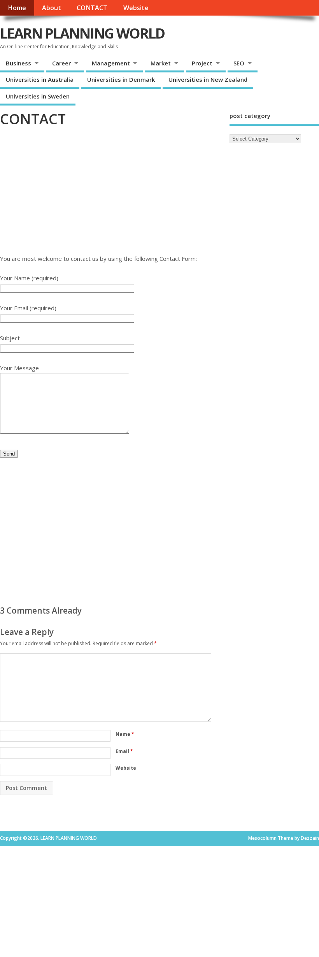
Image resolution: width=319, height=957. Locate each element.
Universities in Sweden (38, 96)
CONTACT (92, 8)
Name (125, 734)
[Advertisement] (110, 195)
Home (17, 8)
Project (202, 63)
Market (161, 63)
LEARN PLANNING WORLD (82, 33)
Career (61, 63)
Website (136, 8)
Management (111, 63)
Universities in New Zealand (207, 79)
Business (18, 63)
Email (124, 751)
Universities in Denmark (121, 79)
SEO (238, 63)
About (51, 8)
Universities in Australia (40, 79)
